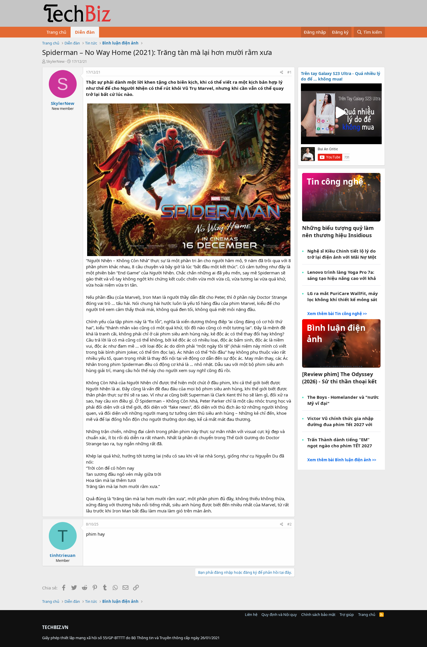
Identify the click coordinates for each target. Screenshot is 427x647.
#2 (289, 524)
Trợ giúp (347, 614)
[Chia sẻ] (281, 72)
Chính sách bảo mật (318, 614)
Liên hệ (251, 614)
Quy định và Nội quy (279, 614)
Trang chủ (56, 32)
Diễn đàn (85, 32)
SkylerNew (55, 61)
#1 (289, 72)
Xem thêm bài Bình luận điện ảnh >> (341, 459)
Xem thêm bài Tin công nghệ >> (337, 313)
